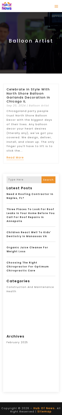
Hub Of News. (44, 408)
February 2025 (17, 342)
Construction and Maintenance (30, 287)
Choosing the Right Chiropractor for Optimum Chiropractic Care (28, 266)
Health (11, 291)
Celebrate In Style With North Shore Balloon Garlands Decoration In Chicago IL (28, 95)
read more (15, 157)
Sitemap (44, 411)
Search (48, 179)
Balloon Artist (39, 105)
